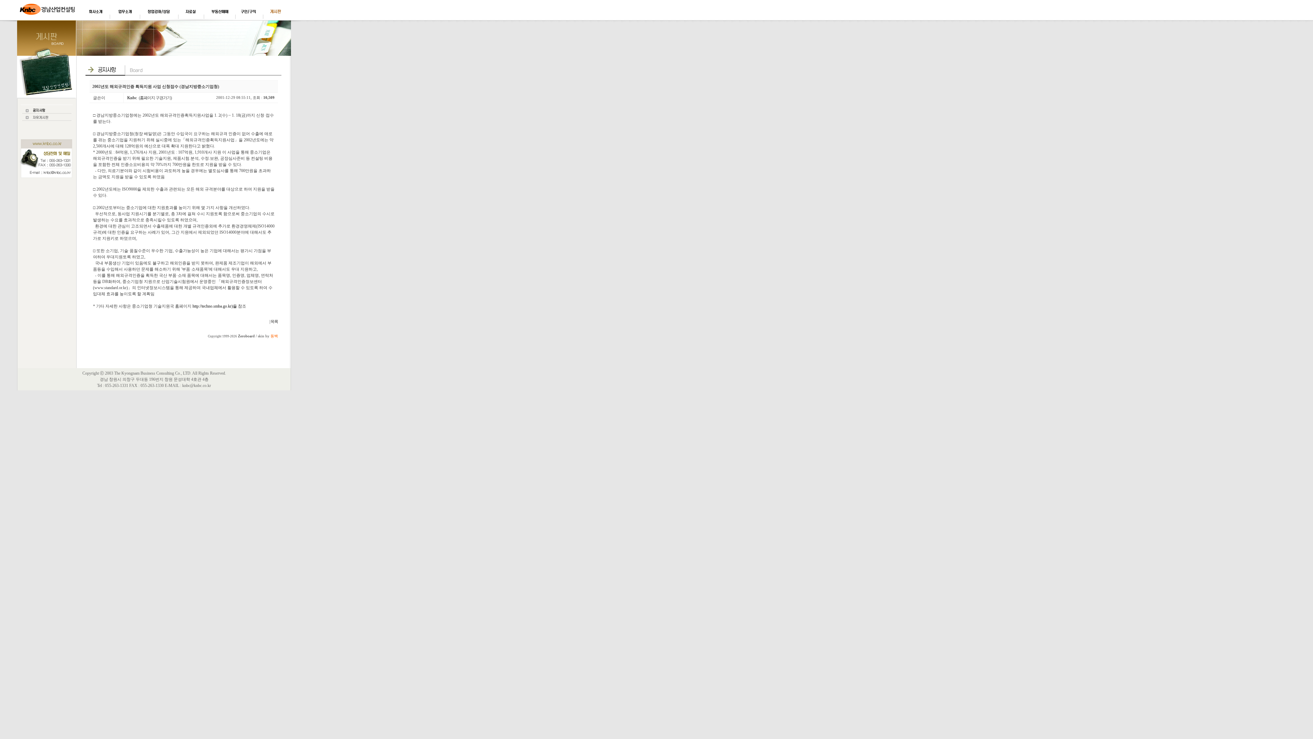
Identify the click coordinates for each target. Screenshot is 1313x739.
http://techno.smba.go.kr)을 (215, 306)
